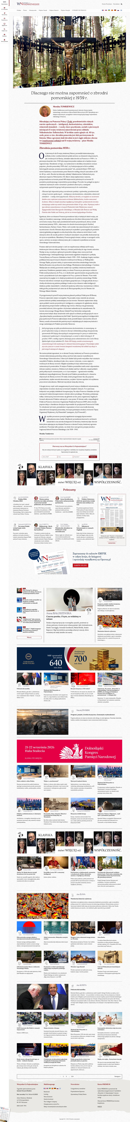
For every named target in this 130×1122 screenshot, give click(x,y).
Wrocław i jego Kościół (78, 967)
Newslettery (4, 14)
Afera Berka (101, 937)
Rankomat (47, 1092)
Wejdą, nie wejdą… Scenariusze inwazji (109, 1059)
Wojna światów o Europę (51, 1028)
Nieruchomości (48, 1097)
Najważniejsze (4, 4)
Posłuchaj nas (5, 20)
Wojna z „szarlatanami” (51, 781)
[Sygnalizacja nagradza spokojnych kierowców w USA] (29, 611)
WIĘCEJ (100, 1107)
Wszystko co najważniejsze (75, 1119)
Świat (25, 10)
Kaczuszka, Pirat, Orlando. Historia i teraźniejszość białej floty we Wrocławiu (55, 815)
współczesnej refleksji (51, 141)
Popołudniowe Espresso (78, 1091)
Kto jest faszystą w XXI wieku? (80, 688)
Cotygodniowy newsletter (78, 1089)
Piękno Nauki (43, 10)
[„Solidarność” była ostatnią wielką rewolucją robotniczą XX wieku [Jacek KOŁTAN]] (29, 620)
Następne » (118, 1076)
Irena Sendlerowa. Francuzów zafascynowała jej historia (64, 501)
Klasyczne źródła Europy (78, 814)
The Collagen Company (50, 1102)
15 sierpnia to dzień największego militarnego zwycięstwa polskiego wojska (54, 968)
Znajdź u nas (4, 30)
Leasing (46, 1094)
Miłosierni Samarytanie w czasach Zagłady (85, 528)
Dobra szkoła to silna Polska (25, 781)
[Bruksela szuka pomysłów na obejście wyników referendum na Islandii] (29, 601)
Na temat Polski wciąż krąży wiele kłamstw (21, 528)
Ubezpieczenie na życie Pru (51, 1104)
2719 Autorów (4, 9)
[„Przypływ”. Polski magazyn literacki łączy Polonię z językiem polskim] (29, 630)
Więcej (29, 637)
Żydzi (70, 121)
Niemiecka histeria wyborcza (107, 631)
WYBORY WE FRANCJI (79, 10)
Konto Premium (107, 4)
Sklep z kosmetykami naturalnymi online (55, 1107)
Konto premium (4, 41)
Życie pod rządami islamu (79, 781)
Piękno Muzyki (65, 10)
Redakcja (4, 36)
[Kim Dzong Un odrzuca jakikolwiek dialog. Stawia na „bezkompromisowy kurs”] (29, 591)
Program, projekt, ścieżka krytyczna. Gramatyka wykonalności (93, 715)
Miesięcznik (32, 10)
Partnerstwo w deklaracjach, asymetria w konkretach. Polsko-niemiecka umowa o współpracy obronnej (83, 874)
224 (72, 1076)
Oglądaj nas (4, 25)
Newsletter (116, 4)
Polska (19, 10)
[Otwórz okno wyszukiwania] (121, 4)
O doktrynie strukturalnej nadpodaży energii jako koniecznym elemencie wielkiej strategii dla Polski (55, 1061)
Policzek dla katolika (23, 688)
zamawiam (111, 543)
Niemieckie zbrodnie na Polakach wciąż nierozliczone (63, 530)
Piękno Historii (54, 10)
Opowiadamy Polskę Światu (79, 1094)
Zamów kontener (48, 1099)
